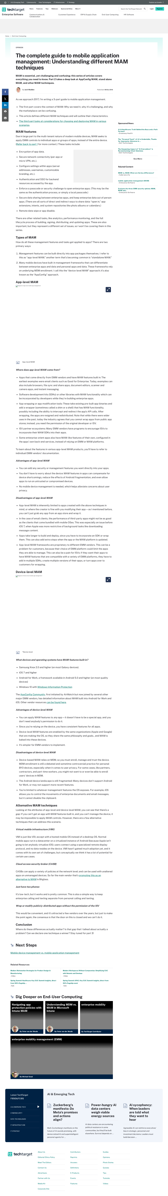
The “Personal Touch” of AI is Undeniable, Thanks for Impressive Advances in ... (137, 140)
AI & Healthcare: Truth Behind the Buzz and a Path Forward (138, 130)
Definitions (74, 1168)
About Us (41, 1152)
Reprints (73, 1157)
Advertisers (42, 1173)
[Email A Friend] (5, 118)
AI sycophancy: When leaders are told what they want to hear (140, 1112)
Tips (47, 9)
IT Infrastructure (59, 2)
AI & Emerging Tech (17, 2)
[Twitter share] (5, 98)
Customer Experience (66, 15)
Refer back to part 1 (27, 144)
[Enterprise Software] (13, 6)
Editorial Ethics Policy (46, 1157)
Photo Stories (108, 1162)
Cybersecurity (31, 2)
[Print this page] (5, 111)
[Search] (144, 9)
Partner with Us (44, 1178)
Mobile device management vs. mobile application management (44, 952)
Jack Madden (29, 90)
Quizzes (106, 1168)
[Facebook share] (5, 92)
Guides (106, 1152)
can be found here (56, 702)
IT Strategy (71, 2)
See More (137, 159)
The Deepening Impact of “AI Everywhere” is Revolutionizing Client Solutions (135, 150)
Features (39, 9)
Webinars (54, 9)
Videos (105, 1184)
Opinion (19, 48)
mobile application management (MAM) (133, 181)
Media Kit (41, 1184)
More (77, 9)
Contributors (75, 1152)
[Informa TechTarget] (5, 2)
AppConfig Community (32, 694)
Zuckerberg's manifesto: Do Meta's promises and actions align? (65, 1112)
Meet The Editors (44, 1162)
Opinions (106, 1157)
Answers (73, 1162)
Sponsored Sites (66, 9)
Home (7, 36)
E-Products (74, 1173)
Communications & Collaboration (37, 15)
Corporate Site (43, 1189)
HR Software (129, 15)
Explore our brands (155, 2)
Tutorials (106, 1178)
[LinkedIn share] (5, 105)
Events (73, 1178)
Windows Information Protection (54, 687)
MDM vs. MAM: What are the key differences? (136, 173)
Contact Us (42, 1168)
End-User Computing (110, 15)
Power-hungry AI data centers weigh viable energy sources (103, 1110)
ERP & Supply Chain (89, 15)
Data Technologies (45, 2)
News (31, 9)
